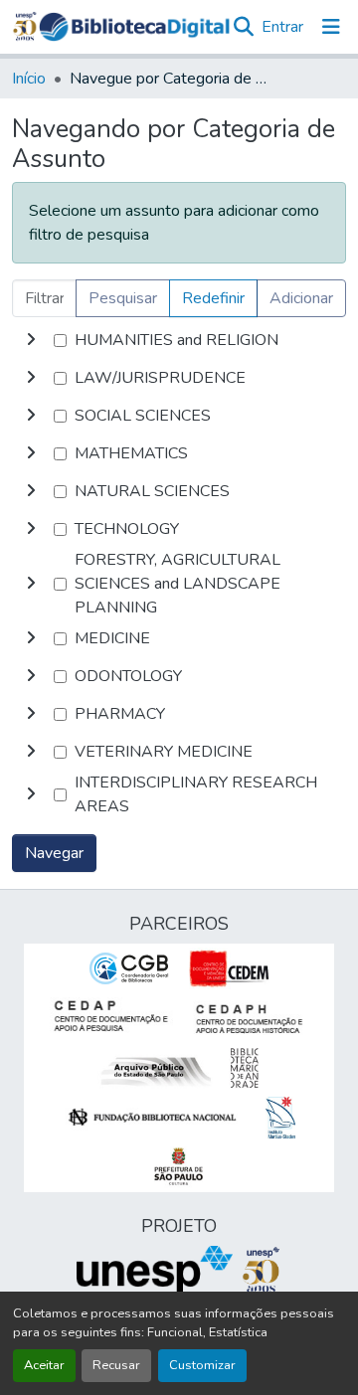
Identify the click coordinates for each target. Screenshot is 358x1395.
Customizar (202, 1365)
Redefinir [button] (213, 298)
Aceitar (44, 1365)
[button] (134, 27)
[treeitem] (179, 378)
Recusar (116, 1365)
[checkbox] (60, 340)
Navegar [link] (54, 853)
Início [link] (29, 78)
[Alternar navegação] (331, 27)
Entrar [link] (282, 27)
